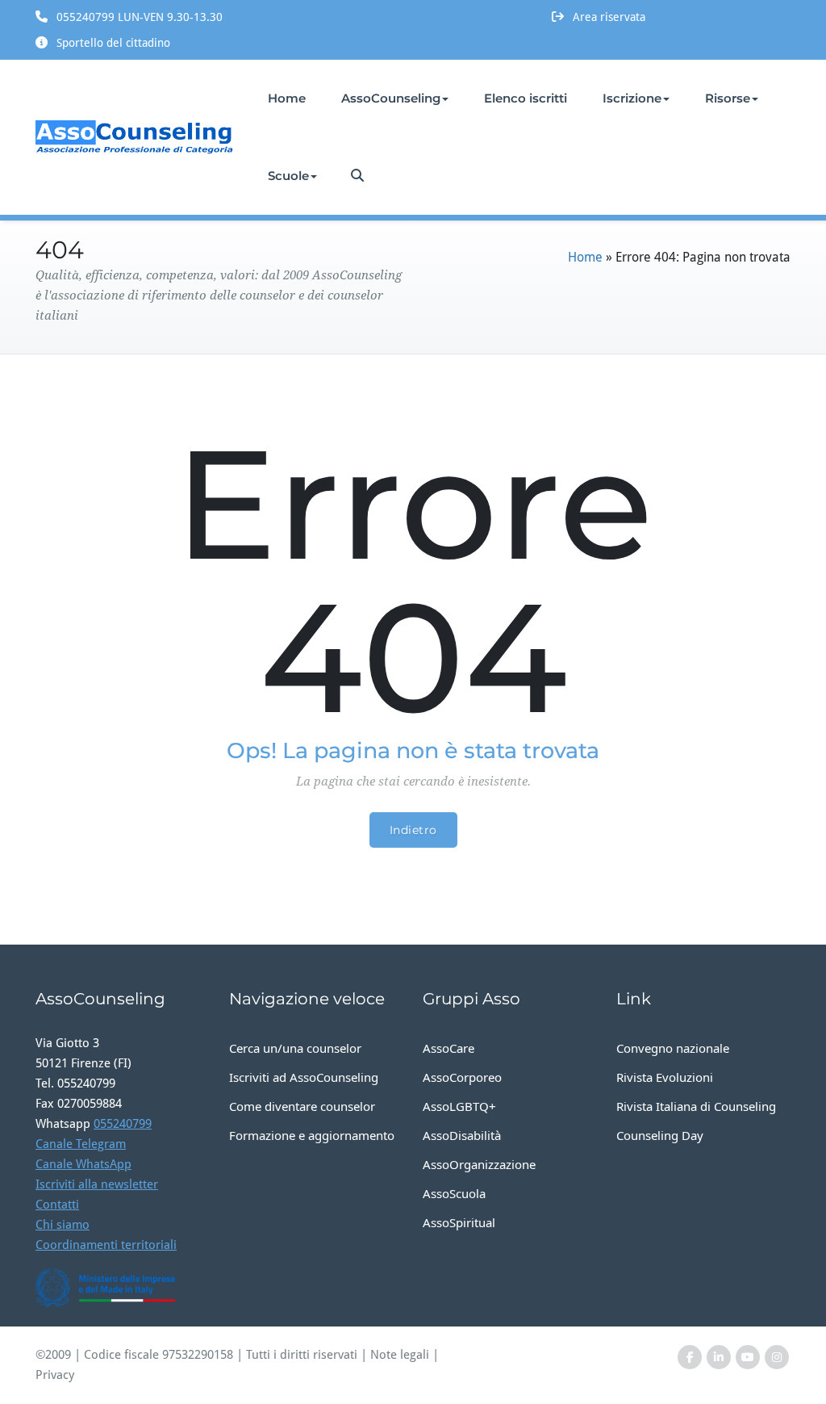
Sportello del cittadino (113, 42)
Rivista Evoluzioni (664, 1077)
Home (287, 98)
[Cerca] (358, 175)
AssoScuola (454, 1193)
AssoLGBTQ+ (459, 1106)
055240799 (123, 1124)
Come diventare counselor (302, 1106)
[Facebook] (690, 1357)
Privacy (54, 1375)
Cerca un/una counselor (295, 1048)
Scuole (288, 175)
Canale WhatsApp (83, 1164)
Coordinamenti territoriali (106, 1245)
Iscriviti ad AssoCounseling (303, 1077)
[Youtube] (748, 1357)
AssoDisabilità (462, 1135)
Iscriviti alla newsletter (96, 1184)
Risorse (727, 98)
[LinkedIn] (719, 1357)
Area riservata (609, 16)
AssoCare (448, 1048)
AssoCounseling (390, 98)
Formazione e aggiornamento (311, 1135)
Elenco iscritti (525, 98)
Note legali (399, 1354)
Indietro (413, 830)
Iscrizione (632, 98)
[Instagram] (777, 1357)
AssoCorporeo (462, 1077)
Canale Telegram (80, 1144)
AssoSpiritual (459, 1222)
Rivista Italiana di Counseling (696, 1106)
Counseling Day (659, 1135)
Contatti (57, 1204)
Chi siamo (62, 1224)
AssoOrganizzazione (479, 1164)
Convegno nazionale (672, 1048)
